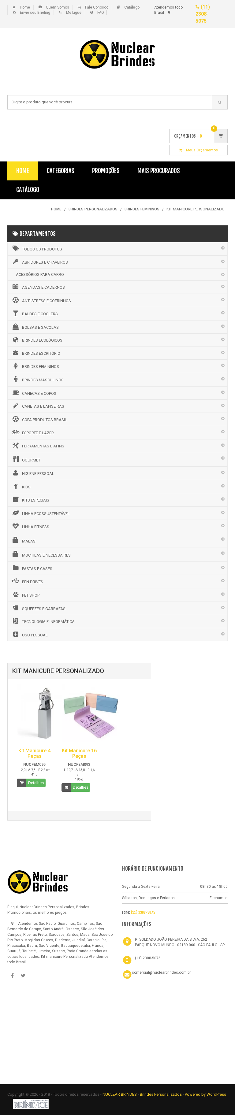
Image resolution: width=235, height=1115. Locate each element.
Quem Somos (57, 7)
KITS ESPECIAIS (35, 500)
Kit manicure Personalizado (64, 956)
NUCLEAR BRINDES (120, 1094)
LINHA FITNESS (35, 526)
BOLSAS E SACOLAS (40, 327)
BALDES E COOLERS (40, 314)
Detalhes (36, 782)
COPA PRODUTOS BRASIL (44, 419)
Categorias (60, 171)
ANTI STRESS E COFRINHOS (46, 300)
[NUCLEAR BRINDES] (38, 882)
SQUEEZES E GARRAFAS (43, 608)
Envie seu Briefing (35, 12)
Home (25, 7)
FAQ (100, 12)
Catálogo (27, 190)
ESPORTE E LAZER (38, 433)
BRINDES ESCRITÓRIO (41, 353)
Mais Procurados (158, 171)
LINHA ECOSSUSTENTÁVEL (46, 513)
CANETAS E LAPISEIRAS (43, 406)
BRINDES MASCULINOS (43, 380)
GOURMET (31, 460)
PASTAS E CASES (37, 568)
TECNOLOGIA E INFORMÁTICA (48, 621)
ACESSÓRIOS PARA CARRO (40, 274)
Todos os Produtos (42, 249)
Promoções (106, 171)
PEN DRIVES (32, 582)
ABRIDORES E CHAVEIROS (45, 262)
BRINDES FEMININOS (40, 366)
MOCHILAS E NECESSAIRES (46, 555)
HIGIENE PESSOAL (38, 473)
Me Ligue (73, 12)
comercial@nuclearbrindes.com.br (161, 972)
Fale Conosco (96, 7)
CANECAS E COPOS (39, 393)
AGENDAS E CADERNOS (43, 287)
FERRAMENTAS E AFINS (43, 446)
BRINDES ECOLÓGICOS (42, 340)
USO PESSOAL (35, 635)
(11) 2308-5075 (203, 14)
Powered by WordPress (205, 1094)
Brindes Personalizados (161, 1094)
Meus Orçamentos (200, 150)
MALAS (28, 541)
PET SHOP (30, 595)
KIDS (26, 487)
